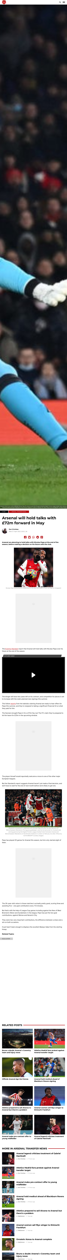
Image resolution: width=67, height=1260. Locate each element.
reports (13, 704)
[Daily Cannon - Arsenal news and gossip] (4, 2)
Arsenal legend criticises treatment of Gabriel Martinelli (49, 1137)
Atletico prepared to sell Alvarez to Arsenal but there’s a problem (16, 1109)
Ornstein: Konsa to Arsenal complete (34, 1239)
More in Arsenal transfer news (24, 1148)
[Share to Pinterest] (41, 537)
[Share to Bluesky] (29, 537)
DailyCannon (21, 1216)
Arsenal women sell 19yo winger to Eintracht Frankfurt (48, 1109)
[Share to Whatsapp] (33, 537)
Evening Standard (11, 649)
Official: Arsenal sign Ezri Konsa (15, 1079)
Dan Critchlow (13, 529)
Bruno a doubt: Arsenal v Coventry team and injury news (16, 1051)
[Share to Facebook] (25, 537)
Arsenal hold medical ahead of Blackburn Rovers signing (46, 1080)
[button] (60, 2)
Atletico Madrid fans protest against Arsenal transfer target (49, 1051)
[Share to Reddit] (37, 537)
